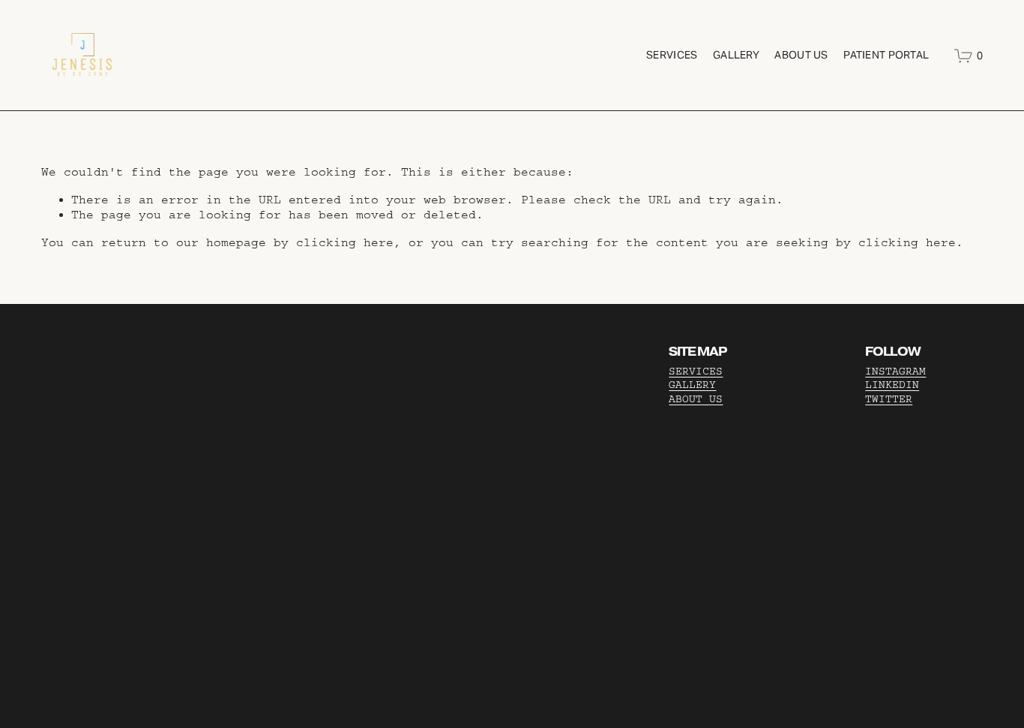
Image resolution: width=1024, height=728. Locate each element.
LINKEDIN (892, 385)
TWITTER (888, 399)
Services (671, 55)
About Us (801, 55)
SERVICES (696, 372)
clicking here (345, 242)
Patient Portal (886, 55)
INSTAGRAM (895, 372)
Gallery (736, 55)
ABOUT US (696, 399)
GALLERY (692, 385)
